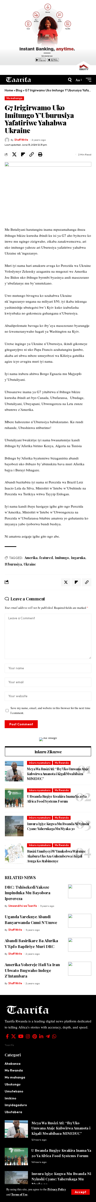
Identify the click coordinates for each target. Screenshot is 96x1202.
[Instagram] (28, 1036)
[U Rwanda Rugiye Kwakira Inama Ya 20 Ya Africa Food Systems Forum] (14, 798)
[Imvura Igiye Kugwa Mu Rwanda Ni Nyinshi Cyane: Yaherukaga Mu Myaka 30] (14, 826)
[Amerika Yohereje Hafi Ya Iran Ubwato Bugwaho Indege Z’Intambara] (79, 969)
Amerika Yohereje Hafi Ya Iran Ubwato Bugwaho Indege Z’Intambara (32, 970)
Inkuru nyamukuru (40, 762)
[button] (80, 1192)
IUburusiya (13, 564)
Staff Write (21, 139)
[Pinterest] (34, 1036)
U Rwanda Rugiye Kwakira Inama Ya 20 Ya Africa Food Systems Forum (56, 799)
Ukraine (30, 564)
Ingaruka (78, 558)
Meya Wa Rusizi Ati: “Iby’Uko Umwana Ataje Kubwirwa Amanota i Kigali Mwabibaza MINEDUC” (58, 774)
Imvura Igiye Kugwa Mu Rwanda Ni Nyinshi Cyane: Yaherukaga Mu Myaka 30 (58, 826)
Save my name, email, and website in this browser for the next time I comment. (50, 710)
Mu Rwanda (62, 762)
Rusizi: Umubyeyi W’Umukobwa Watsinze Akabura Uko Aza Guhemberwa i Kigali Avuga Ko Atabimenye (56, 856)
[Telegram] (48, 1036)
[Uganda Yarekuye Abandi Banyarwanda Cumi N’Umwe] (79, 921)
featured (46, 558)
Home (9, 90)
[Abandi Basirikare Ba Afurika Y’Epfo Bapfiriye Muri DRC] (79, 945)
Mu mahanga (14, 98)
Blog (19, 90)
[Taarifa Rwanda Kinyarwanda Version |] (18, 79)
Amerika (31, 558)
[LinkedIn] (41, 1036)
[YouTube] (21, 1036)
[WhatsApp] (54, 1036)
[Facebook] (7, 1036)
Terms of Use (19, 1194)
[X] (13, 1036)
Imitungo (62, 558)
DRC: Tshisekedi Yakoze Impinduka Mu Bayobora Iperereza (27, 892)
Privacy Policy (57, 1189)
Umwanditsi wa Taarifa (22, 905)
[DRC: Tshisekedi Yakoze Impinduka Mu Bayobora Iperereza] (79, 891)
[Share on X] (14, 154)
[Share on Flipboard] (23, 154)
